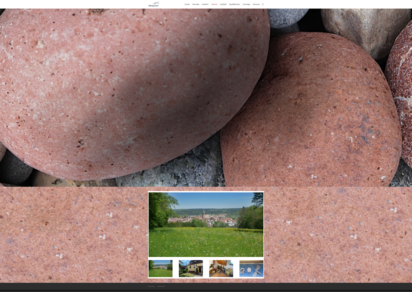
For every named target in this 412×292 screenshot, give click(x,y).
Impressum (151, 286)
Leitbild (223, 4)
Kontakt (195, 4)
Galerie (214, 4)
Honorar (256, 4)
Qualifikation (234, 4)
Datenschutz (161, 286)
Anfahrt (205, 4)
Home (187, 4)
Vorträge (246, 4)
